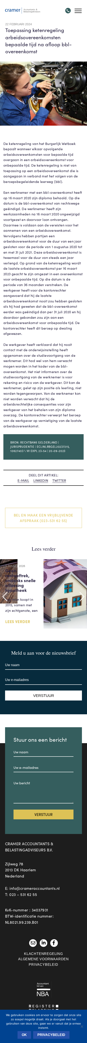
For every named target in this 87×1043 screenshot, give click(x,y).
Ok (24, 1035)
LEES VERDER (17, 621)
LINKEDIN (40, 480)
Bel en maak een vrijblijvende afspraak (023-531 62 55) (43, 518)
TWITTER (59, 480)
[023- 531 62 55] (68, 11)
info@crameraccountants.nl (35, 888)
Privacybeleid (43, 964)
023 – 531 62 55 (23, 894)
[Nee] (82, 1026)
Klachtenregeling (43, 954)
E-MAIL (23, 480)
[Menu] (78, 10)
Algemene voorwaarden (43, 959)
